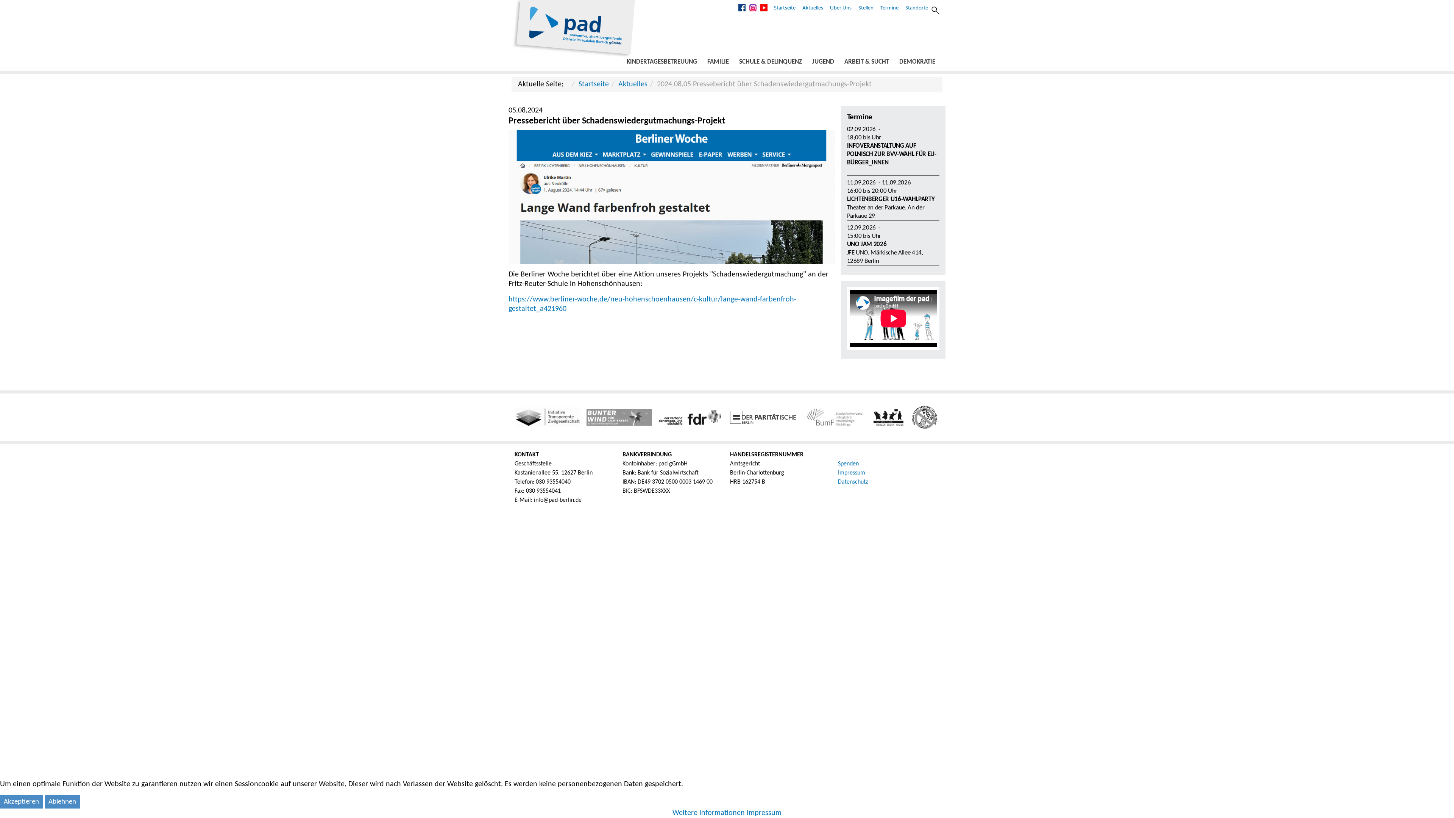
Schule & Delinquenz (770, 62)
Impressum (851, 473)
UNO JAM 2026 (867, 244)
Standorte (916, 8)
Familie (718, 62)
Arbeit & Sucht (866, 62)
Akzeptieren (21, 802)
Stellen (866, 8)
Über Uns (841, 8)
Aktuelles (812, 8)
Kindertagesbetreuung (662, 62)
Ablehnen (62, 802)
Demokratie (917, 62)
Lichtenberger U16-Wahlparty (891, 199)
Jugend (823, 62)
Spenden (848, 464)
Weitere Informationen (708, 813)
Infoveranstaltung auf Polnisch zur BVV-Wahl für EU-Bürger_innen (891, 154)
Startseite (785, 8)
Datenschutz (853, 482)
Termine (889, 8)
